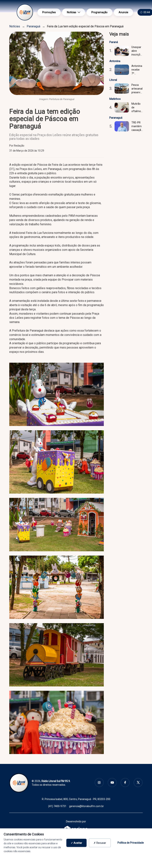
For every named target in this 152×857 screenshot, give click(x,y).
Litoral (113, 80)
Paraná (113, 42)
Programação (99, 12)
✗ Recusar (100, 842)
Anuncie (123, 12)
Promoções (49, 12)
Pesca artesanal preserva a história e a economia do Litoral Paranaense (137, 88)
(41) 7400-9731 (57, 806)
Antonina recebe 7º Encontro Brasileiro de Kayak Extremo (136, 69)
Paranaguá (33, 26)
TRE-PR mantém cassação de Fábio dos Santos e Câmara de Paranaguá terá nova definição (137, 126)
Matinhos (115, 99)
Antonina (114, 61)
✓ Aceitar (76, 842)
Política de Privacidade (131, 842)
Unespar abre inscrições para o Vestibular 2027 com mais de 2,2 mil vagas (137, 51)
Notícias (71, 12)
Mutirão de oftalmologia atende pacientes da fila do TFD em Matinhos (137, 107)
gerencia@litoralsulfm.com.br (86, 806)
